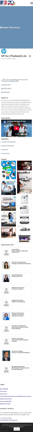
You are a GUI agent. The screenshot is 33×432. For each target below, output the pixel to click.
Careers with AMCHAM (5, 401)
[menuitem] (31, 3)
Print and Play (5, 153)
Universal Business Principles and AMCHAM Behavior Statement (15, 396)
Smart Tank (5, 149)
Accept (16, 429)
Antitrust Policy (3, 394)
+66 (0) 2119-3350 (6, 418)
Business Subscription (8, 145)
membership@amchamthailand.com (9, 420)
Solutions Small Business (9, 142)
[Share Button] (29, 56)
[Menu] (31, 3)
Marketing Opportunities (6, 399)
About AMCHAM (4, 389)
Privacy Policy (3, 391)
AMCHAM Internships (5, 404)
